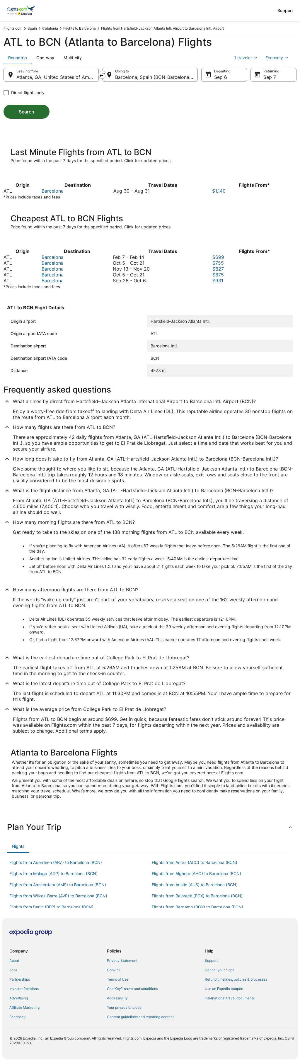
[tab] (18, 57)
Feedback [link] (17, 1017)
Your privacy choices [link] (124, 1007)
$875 (218, 275)
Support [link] (211, 960)
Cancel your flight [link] (219, 970)
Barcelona (53, 191)
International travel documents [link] (230, 998)
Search (26, 112)
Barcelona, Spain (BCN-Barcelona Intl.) (156, 77)
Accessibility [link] (117, 998)
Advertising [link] (18, 998)
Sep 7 (269, 77)
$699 (218, 257)
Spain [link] (32, 28)
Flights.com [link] (13, 28)
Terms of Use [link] (117, 979)
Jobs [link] (13, 970)
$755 (218, 263)
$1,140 (219, 191)
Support (285, 10)
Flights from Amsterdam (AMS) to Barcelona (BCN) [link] (57, 884)
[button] (150, 827)
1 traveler (243, 57)
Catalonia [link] (50, 28)
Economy (274, 57)
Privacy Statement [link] (122, 960)
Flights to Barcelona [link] (79, 28)
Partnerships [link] (19, 979)
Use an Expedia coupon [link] (224, 988)
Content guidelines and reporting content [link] (140, 1017)
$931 (217, 280)
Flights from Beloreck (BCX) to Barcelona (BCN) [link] (197, 895)
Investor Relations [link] (24, 988)
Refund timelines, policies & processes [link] (236, 979)
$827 (218, 269)
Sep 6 (220, 77)
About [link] (14, 960)
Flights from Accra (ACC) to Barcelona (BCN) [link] (194, 862)
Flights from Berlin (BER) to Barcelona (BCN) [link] (51, 906)
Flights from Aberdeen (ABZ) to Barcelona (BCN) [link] (55, 862)
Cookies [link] (113, 970)
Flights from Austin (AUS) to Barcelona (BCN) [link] (195, 884)
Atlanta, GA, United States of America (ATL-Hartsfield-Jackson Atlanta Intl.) (57, 77)
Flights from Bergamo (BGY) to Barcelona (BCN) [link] (197, 906)
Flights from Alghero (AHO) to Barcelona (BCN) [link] (196, 873)
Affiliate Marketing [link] (24, 1007)
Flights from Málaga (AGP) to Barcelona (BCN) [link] (53, 873)
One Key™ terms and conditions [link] (132, 988)
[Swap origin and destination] (102, 75)
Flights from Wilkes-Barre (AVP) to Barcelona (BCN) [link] (58, 895)
